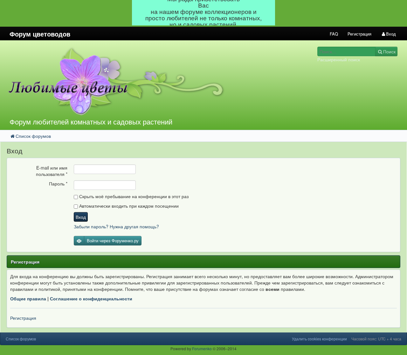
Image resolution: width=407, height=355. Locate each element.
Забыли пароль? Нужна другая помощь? (116, 226)
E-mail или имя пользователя (51, 170)
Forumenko (202, 348)
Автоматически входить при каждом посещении (128, 206)
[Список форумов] (152, 81)
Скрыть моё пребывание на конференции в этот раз (133, 196)
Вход (81, 217)
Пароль (58, 183)
